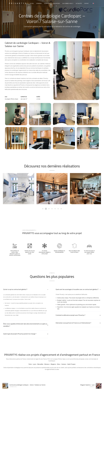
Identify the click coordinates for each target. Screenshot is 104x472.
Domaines (39, 3)
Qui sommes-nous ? (67, 3)
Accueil (32, 3)
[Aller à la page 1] (43, 209)
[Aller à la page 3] (49, 209)
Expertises (47, 3)
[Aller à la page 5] (55, 209)
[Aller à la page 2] (46, 209)
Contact (86, 3)
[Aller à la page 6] (58, 209)
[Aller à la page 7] (61, 209)
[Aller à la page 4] (52, 209)
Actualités (79, 3)
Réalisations (56, 3)
